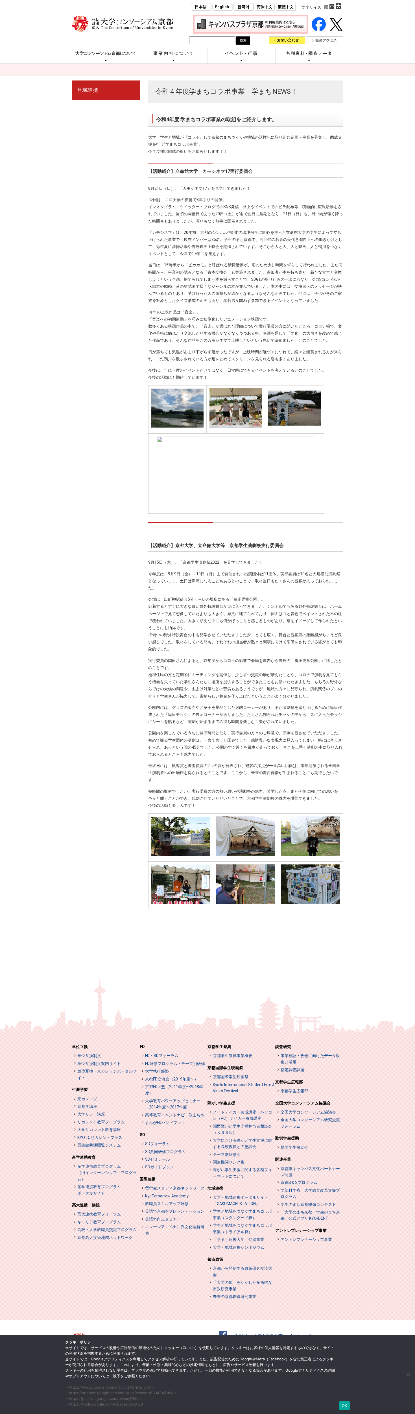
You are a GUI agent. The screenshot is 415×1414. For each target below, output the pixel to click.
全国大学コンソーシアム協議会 (303, 1103)
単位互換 (80, 1046)
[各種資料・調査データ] (309, 60)
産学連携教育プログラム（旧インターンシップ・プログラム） (107, 1172)
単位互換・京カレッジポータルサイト (107, 1074)
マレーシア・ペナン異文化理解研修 (174, 1230)
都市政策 (215, 1259)
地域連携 (88, 90)
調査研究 (283, 1046)
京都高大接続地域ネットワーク (105, 1237)
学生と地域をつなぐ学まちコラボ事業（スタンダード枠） (242, 1214)
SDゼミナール (157, 1159)
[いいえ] (408, 1374)
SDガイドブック (159, 1167)
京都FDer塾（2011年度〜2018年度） (174, 1089)
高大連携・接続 (86, 1205)
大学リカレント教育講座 (99, 1129)
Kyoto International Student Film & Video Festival (244, 1087)
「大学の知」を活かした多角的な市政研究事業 (242, 1285)
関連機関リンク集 (228, 1162)
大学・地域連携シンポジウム (238, 1247)
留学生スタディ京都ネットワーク (174, 1188)
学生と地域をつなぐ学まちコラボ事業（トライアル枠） (242, 1228)
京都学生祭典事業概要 (232, 1055)
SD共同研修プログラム (165, 1151)
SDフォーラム (157, 1143)
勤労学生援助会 (294, 1147)
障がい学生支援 (221, 1103)
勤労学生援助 (287, 1138)
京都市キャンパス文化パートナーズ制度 (310, 1171)
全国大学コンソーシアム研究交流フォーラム (310, 1122)
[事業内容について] (173, 60)
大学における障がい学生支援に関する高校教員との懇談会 (242, 1143)
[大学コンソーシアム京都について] (106, 60)
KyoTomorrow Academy (167, 1196)
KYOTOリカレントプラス (99, 1137)
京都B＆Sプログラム (299, 1182)
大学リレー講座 (91, 1114)
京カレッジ (87, 1099)
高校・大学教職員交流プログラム (107, 1229)
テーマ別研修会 (227, 1154)
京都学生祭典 (219, 1046)
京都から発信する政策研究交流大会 (242, 1271)
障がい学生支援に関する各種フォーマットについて (242, 1172)
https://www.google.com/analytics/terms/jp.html (111, 1387)
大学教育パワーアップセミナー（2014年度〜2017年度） (172, 1104)
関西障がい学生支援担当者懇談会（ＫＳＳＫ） (242, 1129)
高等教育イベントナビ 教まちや (174, 1115)
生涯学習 (80, 1089)
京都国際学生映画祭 (225, 1068)
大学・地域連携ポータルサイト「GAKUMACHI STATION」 (240, 1200)
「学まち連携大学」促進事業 (238, 1239)
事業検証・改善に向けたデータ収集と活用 (310, 1058)
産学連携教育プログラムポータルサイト (99, 1189)
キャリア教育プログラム (99, 1222)
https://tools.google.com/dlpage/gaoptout (106, 1404)
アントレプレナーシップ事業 (301, 1230)
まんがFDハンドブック (165, 1122)
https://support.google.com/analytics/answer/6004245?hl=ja (122, 1393)
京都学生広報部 (289, 1082)
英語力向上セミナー (163, 1219)
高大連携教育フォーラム (99, 1214)
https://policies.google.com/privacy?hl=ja (105, 1398)
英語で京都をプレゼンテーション (174, 1211)
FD (142, 1046)
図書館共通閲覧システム (99, 1145)
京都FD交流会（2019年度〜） (171, 1079)
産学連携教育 (84, 1157)
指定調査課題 (292, 1069)
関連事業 (283, 1159)
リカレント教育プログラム (101, 1122)
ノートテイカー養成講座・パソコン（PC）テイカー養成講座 (242, 1115)
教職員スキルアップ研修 (167, 1203)
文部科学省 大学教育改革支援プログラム (310, 1193)
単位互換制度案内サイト (99, 1063)
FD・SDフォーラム (161, 1055)
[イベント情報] (241, 60)
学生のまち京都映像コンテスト (308, 1204)
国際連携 (148, 1179)
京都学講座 (87, 1106)
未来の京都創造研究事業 (234, 1296)
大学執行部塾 (157, 1071)
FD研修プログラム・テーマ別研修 (175, 1063)
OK (344, 1405)
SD (142, 1134)
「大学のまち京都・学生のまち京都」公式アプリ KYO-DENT (310, 1215)
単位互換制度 (89, 1055)
